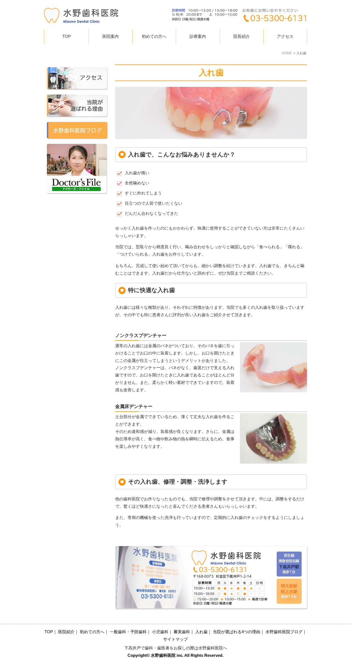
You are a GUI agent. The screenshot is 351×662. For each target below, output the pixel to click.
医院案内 (110, 36)
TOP (66, 36)
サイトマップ (175, 639)
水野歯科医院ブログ (283, 632)
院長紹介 (241, 36)
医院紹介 (66, 632)
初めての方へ (154, 36)
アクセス (285, 36)
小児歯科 (160, 632)
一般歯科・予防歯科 (128, 632)
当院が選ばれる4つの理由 (236, 632)
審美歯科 (182, 632)
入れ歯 (201, 632)
